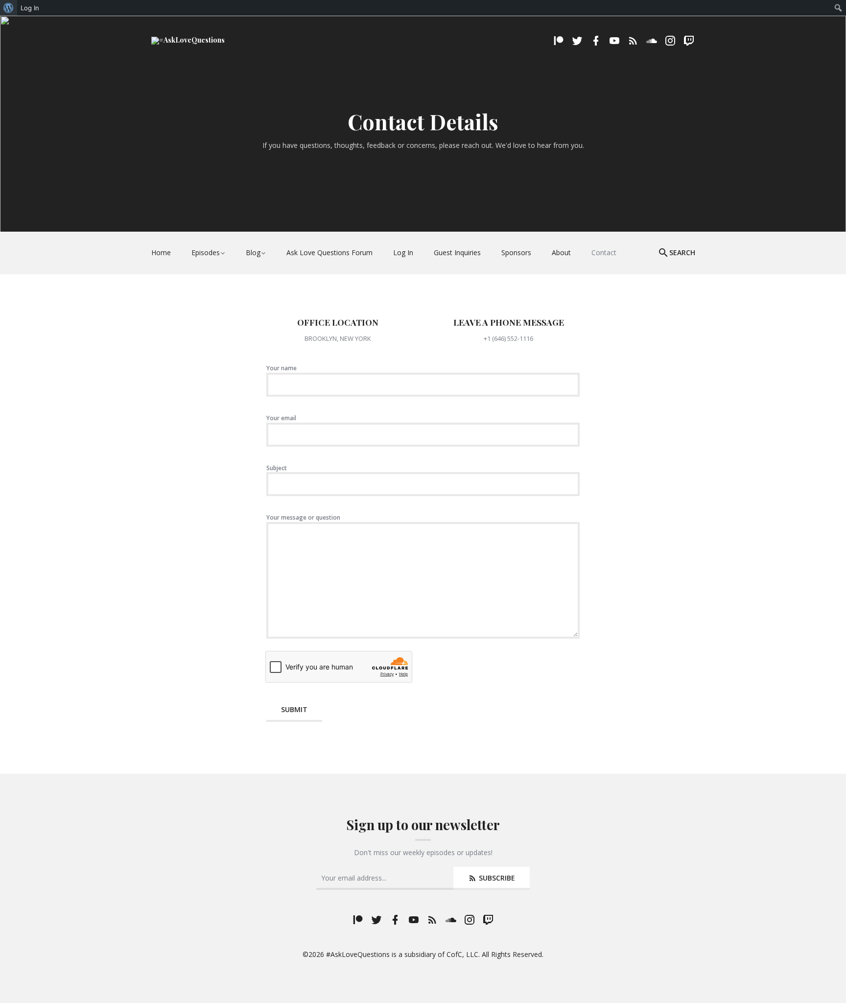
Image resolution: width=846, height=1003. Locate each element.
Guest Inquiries (457, 252)
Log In (403, 252)
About (561, 252)
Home (161, 252)
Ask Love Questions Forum (329, 252)
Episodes (205, 252)
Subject (276, 468)
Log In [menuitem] (30, 8)
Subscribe (496, 878)
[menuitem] (8, 8)
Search (682, 252)
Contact (603, 252)
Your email (281, 418)
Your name (281, 368)
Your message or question (303, 517)
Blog (253, 252)
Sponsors (516, 252)
